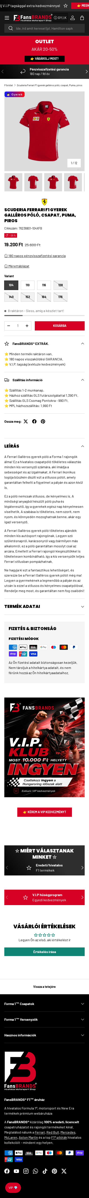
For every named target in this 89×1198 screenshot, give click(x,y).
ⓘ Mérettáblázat (16, 266)
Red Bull (52, 1132)
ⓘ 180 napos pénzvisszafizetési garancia (35, 256)
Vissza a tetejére (44, 986)
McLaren (10, 1137)
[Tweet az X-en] (25, 421)
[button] (82, 18)
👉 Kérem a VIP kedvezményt (44, 812)
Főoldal (8, 85)
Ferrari (40, 1132)
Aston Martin (28, 1137)
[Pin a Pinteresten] (43, 421)
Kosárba (59, 325)
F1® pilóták (59, 1137)
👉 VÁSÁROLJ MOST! (44, 58)
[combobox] (44, 28)
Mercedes (67, 1132)
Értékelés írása (44, 952)
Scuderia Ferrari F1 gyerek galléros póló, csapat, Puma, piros (49, 85)
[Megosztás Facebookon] (34, 421)
